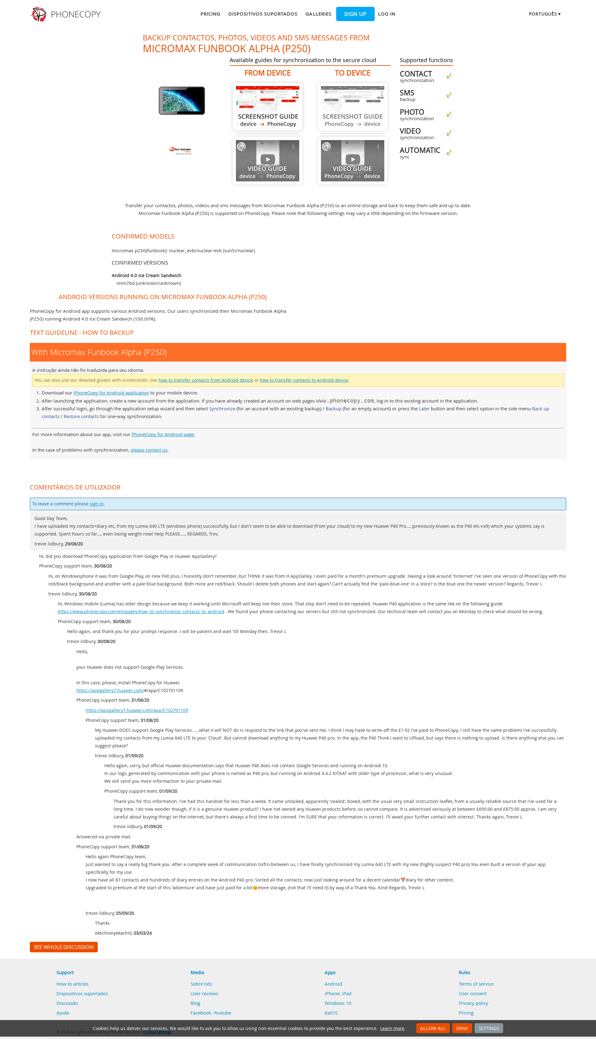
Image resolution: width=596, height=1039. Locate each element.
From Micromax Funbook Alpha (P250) (267, 106)
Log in (386, 14)
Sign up (355, 14)
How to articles (72, 984)
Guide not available (267, 161)
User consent (473, 993)
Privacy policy (473, 1003)
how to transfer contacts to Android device (304, 380)
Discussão (67, 1003)
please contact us (149, 450)
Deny (462, 1028)
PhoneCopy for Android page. (163, 434)
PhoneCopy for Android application (111, 393)
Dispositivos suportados (262, 14)
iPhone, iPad (338, 993)
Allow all (433, 1028)
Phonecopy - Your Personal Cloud (66, 14)
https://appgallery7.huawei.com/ (110, 690)
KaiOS (331, 1012)
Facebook (201, 1012)
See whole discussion (64, 947)
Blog (195, 1003)
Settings (489, 1028)
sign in (97, 504)
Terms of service (476, 984)
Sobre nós (201, 984)
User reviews (204, 993)
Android (333, 984)
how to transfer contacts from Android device (206, 380)
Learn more (392, 1028)
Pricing (210, 14)
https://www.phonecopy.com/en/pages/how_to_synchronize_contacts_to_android (141, 611)
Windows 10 (338, 1003)
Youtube (222, 1012)
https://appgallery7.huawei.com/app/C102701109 (137, 710)
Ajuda (62, 1012)
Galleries (318, 14)
